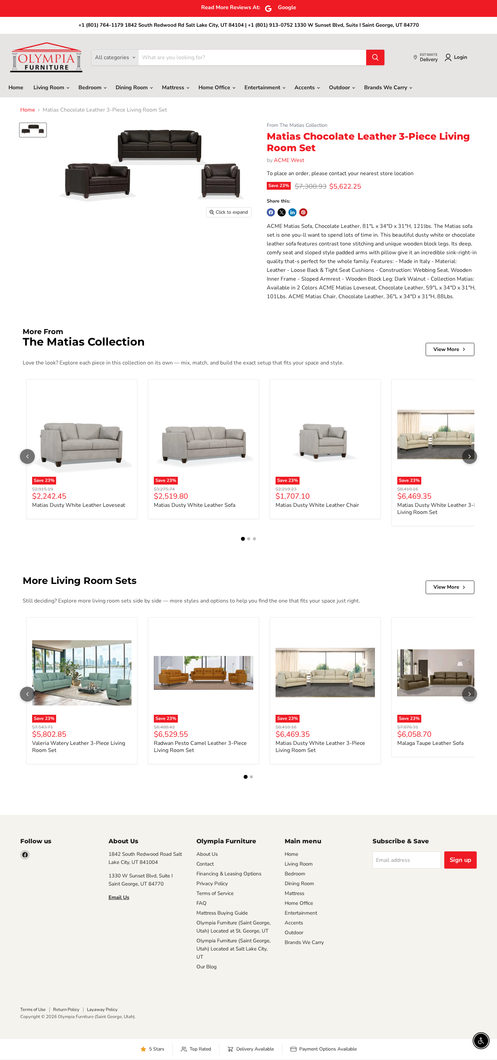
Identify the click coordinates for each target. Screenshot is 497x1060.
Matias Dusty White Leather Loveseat (78, 505)
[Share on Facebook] (271, 212)
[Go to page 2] (248, 538)
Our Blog (206, 966)
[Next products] (469, 456)
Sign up (460, 860)
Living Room (49, 87)
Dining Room (132, 87)
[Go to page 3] (254, 538)
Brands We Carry (386, 87)
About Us (207, 854)
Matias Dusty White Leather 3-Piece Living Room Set (442, 508)
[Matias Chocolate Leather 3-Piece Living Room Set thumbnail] (33, 130)
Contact (205, 864)
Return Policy (66, 1010)
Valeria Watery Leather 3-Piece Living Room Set (78, 746)
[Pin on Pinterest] (303, 212)
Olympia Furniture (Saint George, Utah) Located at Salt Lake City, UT (233, 948)
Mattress (174, 87)
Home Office (215, 87)
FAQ (201, 903)
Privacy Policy (212, 883)
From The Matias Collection (297, 125)
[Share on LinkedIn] (292, 212)
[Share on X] (282, 212)
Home (15, 87)
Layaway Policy (102, 1010)
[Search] (375, 57)
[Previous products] (27, 456)
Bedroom (90, 87)
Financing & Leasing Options (228, 873)
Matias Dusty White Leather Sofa (194, 505)
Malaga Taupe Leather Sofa (430, 743)
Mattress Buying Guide (222, 913)
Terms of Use (33, 1010)
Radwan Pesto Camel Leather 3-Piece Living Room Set (200, 746)
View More (446, 349)
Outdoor (340, 87)
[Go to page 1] (243, 539)
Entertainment (263, 87)
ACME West (289, 160)
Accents (305, 87)
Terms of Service (215, 893)
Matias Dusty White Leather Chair (317, 505)
